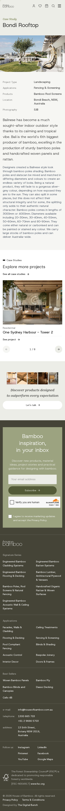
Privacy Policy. (39, 520)
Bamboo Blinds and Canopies (14, 688)
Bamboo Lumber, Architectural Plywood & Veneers (48, 575)
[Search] (53, 6)
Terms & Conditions (33, 799)
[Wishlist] (40, 6)
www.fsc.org (38, 783)
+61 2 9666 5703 (28, 720)
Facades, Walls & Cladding (12, 629)
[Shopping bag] (47, 6)
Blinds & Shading (45, 644)
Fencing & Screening (47, 637)
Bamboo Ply (43, 680)
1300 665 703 (26, 716)
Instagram (24, 747)
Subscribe (30, 490)
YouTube (23, 759)
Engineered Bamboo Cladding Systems (14, 563)
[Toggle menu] (59, 6)
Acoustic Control (12, 654)
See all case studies (14, 274)
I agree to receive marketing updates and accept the (34, 518)
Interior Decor (11, 661)
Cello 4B (7, 697)
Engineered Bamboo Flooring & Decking (14, 573)
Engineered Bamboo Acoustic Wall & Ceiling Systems (16, 604)
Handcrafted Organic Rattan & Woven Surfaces (48, 590)
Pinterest (23, 753)
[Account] (34, 6)
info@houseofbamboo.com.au (35, 709)
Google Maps (45, 759)
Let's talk (31, 405)
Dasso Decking (44, 687)
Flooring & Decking (13, 637)
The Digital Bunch (28, 805)
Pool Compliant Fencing (11, 646)
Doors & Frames (45, 661)
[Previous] (6, 349)
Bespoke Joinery (45, 654)
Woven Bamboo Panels (16, 680)
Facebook (43, 753)
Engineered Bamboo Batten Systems (47, 563)
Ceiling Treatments (47, 627)
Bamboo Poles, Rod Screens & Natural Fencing (14, 590)
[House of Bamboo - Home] (8, 6)
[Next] (58, 349)
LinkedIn (42, 747)
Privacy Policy (10, 799)
